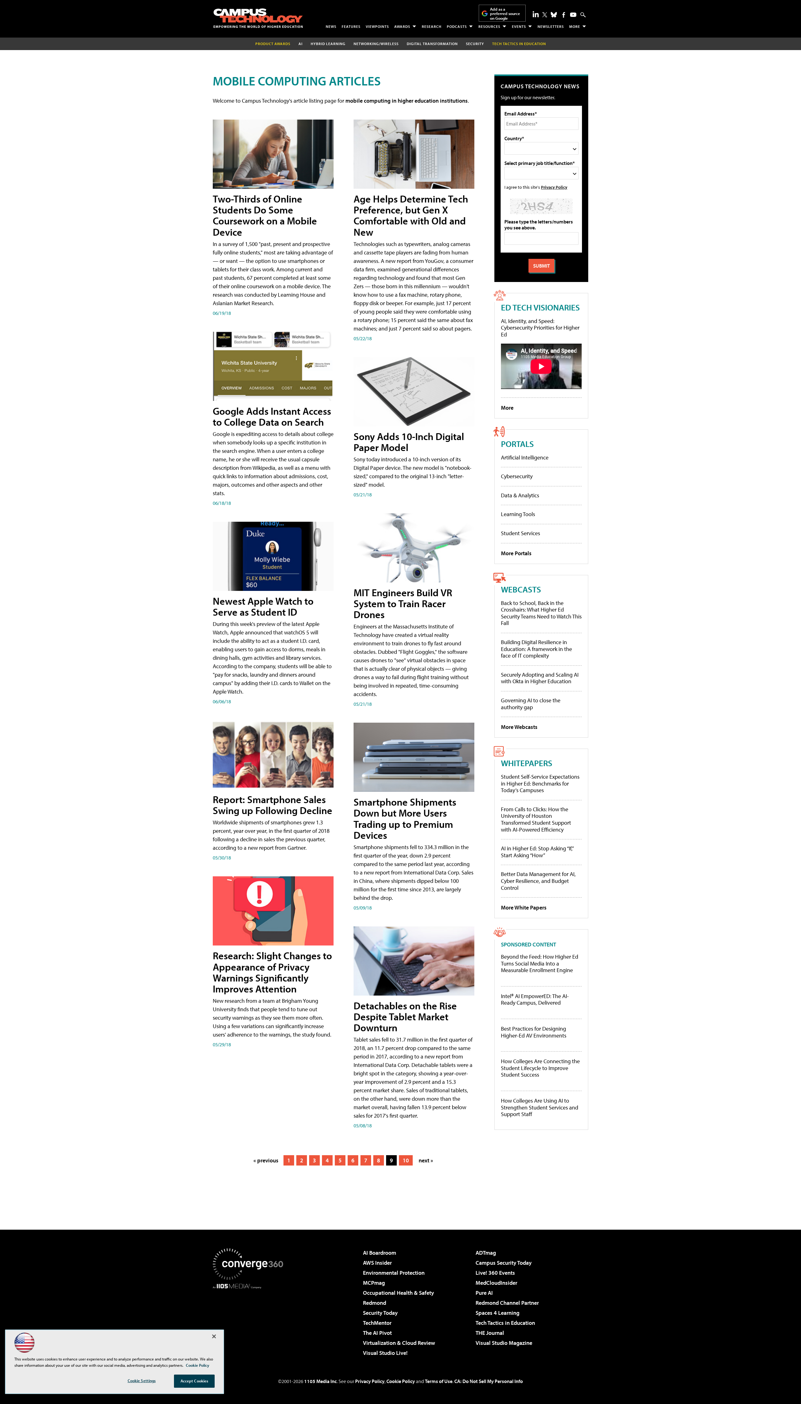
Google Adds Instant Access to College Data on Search (272, 416)
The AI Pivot (377, 1332)
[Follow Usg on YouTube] (573, 15)
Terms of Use (438, 1381)
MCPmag (374, 1282)
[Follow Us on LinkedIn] (536, 14)
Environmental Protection (394, 1272)
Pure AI (484, 1292)
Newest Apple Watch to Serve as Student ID (263, 606)
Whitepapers (526, 762)
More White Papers (524, 907)
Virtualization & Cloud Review (399, 1342)
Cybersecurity (517, 476)
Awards (402, 26)
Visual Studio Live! (385, 1352)
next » (426, 1160)
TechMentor (377, 1322)
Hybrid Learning (328, 43)
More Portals (516, 553)
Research (431, 26)
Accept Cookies (194, 1380)
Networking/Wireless (376, 43)
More (574, 26)
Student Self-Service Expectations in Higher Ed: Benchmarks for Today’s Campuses (540, 783)
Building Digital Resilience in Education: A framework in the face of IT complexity (536, 648)
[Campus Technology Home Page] (258, 18)
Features (351, 26)
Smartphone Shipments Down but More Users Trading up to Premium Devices (405, 818)
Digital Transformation (432, 43)
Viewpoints (377, 26)
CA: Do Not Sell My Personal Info (488, 1381)
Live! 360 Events (495, 1272)
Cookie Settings (142, 1380)
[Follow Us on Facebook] (564, 15)
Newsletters (551, 26)
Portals (517, 443)
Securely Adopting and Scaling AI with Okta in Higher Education (540, 678)
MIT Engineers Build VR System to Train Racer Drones (403, 603)
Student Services (520, 533)
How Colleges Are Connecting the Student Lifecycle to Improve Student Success (540, 1068)
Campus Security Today (504, 1262)
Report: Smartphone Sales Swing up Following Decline (272, 805)
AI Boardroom (379, 1252)
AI (300, 43)
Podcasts (457, 26)
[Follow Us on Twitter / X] (544, 14)
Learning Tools (518, 514)
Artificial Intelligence (524, 457)
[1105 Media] (250, 1321)
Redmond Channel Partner (507, 1302)
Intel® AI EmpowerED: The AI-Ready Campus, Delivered (535, 999)
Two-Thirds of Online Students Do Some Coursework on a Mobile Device (265, 215)
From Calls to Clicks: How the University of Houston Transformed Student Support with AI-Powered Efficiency (536, 819)
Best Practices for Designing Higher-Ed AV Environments (533, 1032)
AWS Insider (377, 1262)
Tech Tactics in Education (505, 1322)
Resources (489, 26)
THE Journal (490, 1332)
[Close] (214, 1336)
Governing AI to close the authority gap (530, 704)
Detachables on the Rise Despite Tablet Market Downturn (405, 1016)
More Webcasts (519, 726)
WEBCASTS (521, 589)
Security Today (380, 1312)
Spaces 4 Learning (497, 1312)
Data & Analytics (520, 495)
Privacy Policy (554, 187)
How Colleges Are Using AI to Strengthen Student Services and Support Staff (539, 1107)
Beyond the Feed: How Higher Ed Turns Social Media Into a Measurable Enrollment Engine (539, 963)
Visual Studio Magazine (504, 1342)
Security (475, 43)
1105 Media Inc (320, 1381)
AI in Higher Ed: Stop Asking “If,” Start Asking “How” (537, 852)
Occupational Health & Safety (398, 1292)
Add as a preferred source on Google (505, 13)
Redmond (374, 1302)
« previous (265, 1160)
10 (406, 1160)
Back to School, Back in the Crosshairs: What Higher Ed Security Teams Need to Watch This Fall (541, 613)
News (331, 26)
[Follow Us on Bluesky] (554, 15)
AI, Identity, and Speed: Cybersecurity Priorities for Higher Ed (540, 327)
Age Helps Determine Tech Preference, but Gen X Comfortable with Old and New (411, 215)
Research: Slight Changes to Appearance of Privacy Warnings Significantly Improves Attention (272, 972)
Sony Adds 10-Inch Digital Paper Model (409, 441)
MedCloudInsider (496, 1282)
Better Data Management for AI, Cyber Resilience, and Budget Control (538, 880)
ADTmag (486, 1252)
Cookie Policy (400, 1381)
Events (519, 26)
